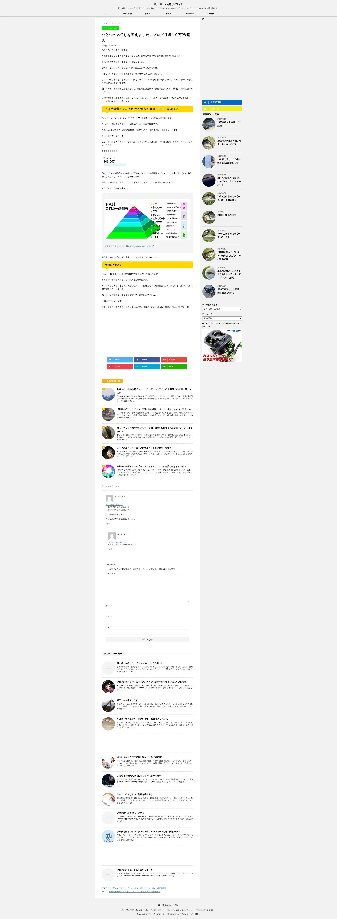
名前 (107, 606)
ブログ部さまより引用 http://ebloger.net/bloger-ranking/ (129, 246)
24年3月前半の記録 (226, 215)
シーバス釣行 (127, 14)
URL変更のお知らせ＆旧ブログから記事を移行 (139, 776)
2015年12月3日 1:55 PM (114, 505)
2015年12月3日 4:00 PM (117, 542)
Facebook (190, 14)
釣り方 (169, 14)
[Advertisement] (124, 332)
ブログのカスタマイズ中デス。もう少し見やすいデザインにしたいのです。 (153, 682)
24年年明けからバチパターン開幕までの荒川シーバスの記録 (229, 255)
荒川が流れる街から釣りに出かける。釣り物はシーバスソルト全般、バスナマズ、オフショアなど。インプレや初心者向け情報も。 (168, 910)
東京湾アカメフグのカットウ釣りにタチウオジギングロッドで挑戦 (229, 274)
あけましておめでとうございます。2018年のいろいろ (142, 719)
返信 (108, 523)
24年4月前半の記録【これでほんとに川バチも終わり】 (229, 181)
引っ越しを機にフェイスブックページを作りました (141, 663)
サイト (108, 627)
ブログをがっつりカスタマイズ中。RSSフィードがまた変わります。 (149, 831)
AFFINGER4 (195, 914)
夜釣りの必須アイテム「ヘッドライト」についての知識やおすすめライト (151, 466)
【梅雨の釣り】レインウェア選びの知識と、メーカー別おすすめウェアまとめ (154, 409)
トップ (105, 14)
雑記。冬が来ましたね (127, 700)
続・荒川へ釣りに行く (168, 4)
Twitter (211, 14)
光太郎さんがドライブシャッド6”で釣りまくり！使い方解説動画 (137, 888)
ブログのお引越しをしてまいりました (135, 870)
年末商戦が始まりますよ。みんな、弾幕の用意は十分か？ (134, 891)
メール (108, 616)
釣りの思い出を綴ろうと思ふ (130, 813)
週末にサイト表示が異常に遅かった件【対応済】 (140, 757)
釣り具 (147, 14)
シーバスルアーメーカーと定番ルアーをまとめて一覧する (144, 448)
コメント (110, 573)
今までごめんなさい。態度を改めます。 (136, 794)
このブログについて (112, 486)
